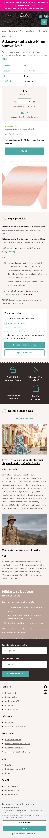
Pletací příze (11, 697)
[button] (11, 126)
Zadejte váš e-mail (10, 659)
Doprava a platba (13, 739)
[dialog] (24, 819)
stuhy (12, 251)
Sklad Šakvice (11, 786)
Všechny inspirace (24, 418)
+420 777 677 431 (17, 323)
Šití (5, 556)
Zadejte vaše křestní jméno (14, 645)
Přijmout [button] (24, 828)
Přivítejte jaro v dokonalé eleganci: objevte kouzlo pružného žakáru (23, 462)
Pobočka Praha (12, 790)
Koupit (24, 151)
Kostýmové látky (10, 469)
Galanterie (13, 31)
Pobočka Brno (11, 794)
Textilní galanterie (27, 31)
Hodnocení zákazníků (15, 769)
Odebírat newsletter (15, 674)
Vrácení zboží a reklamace (17, 744)
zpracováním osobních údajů (14, 632)
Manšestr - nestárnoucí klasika (21, 550)
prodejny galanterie (11, 294)
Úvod (4, 31)
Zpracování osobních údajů (17, 752)
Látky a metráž (12, 701)
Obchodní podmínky (14, 748)
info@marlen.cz (37, 8)
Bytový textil (10, 693)
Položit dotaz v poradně (24, 345)
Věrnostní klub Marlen (15, 726)
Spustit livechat (24, 352)
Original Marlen (12, 709)
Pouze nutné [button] (24, 823)
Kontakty (9, 773)
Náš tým (9, 765)
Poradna (9, 722)
